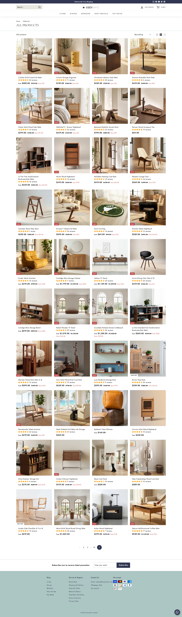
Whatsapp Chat (96, 585)
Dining (73, 14)
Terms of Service (75, 598)
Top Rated (117, 14)
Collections (26, 21)
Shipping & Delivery (76, 585)
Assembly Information (76, 595)
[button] (23, 80)
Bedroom (85, 14)
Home (18, 21)
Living (63, 14)
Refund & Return (75, 591)
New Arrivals (101, 14)
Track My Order (74, 588)
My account (95, 588)
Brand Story (73, 582)
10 (94, 547)
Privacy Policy (74, 601)
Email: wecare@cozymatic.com (102, 582)
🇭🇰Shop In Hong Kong (83, 2)
